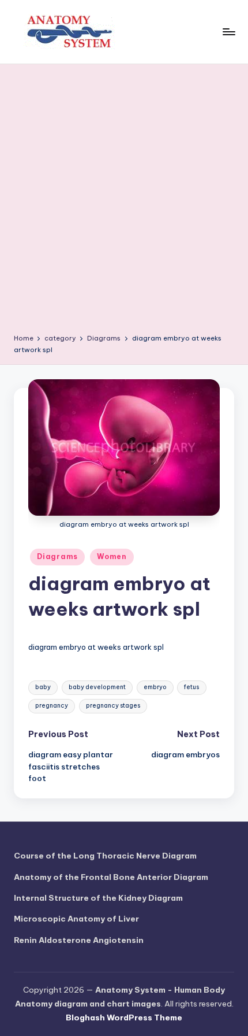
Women (112, 556)
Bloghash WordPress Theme (124, 1017)
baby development (97, 687)
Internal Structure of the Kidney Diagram (98, 898)
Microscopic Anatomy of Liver (76, 918)
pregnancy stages (113, 705)
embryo (155, 687)
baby (43, 687)
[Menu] (228, 31)
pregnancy (51, 705)
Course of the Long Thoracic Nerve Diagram (105, 855)
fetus (191, 687)
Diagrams (57, 556)
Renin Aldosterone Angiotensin (79, 940)
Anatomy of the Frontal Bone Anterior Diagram (111, 877)
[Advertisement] (124, 203)
